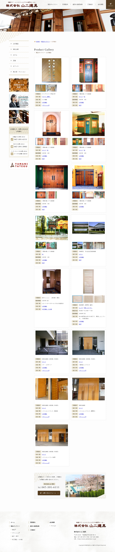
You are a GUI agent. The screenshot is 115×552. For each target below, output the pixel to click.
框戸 (80, 105)
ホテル (15, 55)
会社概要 (52, 522)
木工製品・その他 (47, 309)
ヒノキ (81, 308)
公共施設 (44, 102)
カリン (81, 254)
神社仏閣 (16, 49)
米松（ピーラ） (88, 308)
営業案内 (32, 522)
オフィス (16, 66)
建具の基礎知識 (34, 526)
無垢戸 (14, 529)
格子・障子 (15, 536)
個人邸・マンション (19, 72)
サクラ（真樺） (46, 96)
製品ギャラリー (15, 526)
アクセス (53, 526)
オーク (81, 96)
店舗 (14, 60)
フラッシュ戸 (46, 105)
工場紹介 (32, 530)
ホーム (13, 522)
